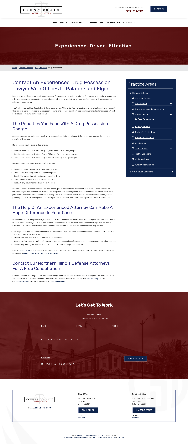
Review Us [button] (159, 9)
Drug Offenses (142, 114)
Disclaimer (45, 357)
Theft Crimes (141, 148)
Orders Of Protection (145, 132)
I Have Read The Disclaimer (59, 364)
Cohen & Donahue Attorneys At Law (89, 435)
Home (55, 22)
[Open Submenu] (172, 93)
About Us (63, 22)
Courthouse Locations (115, 22)
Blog (101, 22)
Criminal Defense (140, 93)
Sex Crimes (140, 142)
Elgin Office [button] (88, 410)
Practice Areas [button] (76, 22)
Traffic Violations (143, 153)
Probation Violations (144, 137)
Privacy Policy (84, 437)
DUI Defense (141, 103)
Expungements (142, 126)
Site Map (76, 437)
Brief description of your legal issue (61, 339)
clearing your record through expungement (41, 253)
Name (43, 326)
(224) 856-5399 (135, 11)
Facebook (81, 417)
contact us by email (95, 278)
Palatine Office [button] (144, 410)
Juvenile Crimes (142, 98)
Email (80, 326)
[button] (186, 428)
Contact (129, 22)
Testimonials (91, 22)
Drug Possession (146, 119)
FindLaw (121, 437)
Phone (115, 326)
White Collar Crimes (144, 164)
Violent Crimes (142, 159)
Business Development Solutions (103, 437)
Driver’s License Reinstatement (149, 108)
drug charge (25, 250)
